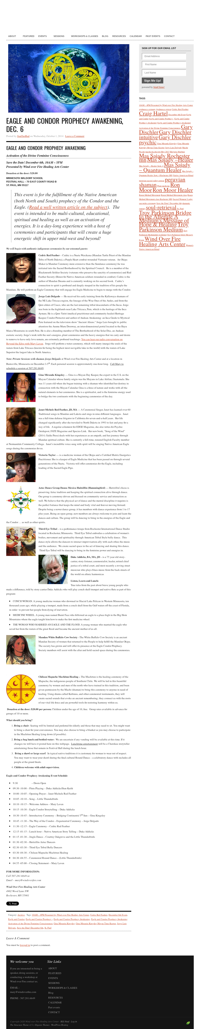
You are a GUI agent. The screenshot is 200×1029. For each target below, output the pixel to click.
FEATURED (28, 36)
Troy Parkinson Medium (163, 226)
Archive (21, 914)
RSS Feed (65, 1021)
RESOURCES (119, 36)
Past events (153, 36)
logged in (25, 945)
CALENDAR (136, 36)
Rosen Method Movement (149, 195)
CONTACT (169, 36)
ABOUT (11, 36)
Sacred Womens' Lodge (183, 199)
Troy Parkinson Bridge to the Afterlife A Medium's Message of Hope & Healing (165, 218)
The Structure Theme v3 (20, 1024)
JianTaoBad (23, 136)
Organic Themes (42, 1024)
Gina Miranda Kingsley (64, 923)
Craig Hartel (153, 113)
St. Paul (48, 927)
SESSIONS (58, 36)
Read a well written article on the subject (68, 207)
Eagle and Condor (16, 919)
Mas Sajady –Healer (170, 159)
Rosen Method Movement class (174, 195)
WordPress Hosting (59, 1024)
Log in (74, 1021)
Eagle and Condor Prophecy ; (39, 919)
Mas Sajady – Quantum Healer (164, 167)
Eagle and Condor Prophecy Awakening (72, 919)
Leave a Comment (74, 136)
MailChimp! (159, 87)
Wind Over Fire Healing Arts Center (162, 241)
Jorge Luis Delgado (173, 147)
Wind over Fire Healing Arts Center (100, 13)
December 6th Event (118, 914)
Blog (105, 36)
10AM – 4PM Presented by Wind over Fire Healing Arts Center (60, 914)
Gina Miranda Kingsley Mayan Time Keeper (96, 923)
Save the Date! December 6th (30, 927)
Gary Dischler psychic (165, 139)
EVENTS (41, 36)
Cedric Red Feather (98, 914)
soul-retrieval (161, 207)
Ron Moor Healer (173, 189)
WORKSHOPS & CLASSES (84, 36)
